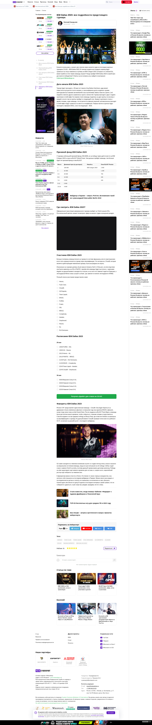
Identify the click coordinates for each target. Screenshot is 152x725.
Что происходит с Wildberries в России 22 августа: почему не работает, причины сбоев (140, 240)
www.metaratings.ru (55, 677)
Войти (136, 2)
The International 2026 (41, 6)
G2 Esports (99, 540)
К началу (41, 57)
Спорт (69, 640)
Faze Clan (67, 540)
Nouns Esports (69, 543)
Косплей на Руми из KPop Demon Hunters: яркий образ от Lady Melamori (66, 617)
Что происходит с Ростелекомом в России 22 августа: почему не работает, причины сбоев (139, 281)
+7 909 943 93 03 (91, 688)
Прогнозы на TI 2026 (22, 6)
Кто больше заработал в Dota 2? (65, 6)
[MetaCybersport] (43, 670)
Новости (30, 2)
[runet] (37, 708)
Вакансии (38, 636)
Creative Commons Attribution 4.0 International (75, 697)
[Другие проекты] (19, 2)
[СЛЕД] (116, 584)
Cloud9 (107, 540)
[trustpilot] (70, 708)
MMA (69, 637)
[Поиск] (107, 2)
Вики (60, 2)
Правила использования (43, 639)
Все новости (45, 219)
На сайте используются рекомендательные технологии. (52, 703)
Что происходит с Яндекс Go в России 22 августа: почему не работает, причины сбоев (140, 132)
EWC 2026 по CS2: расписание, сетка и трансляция (64, 587)
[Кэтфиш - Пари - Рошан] (76, 722)
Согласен (111, 712)
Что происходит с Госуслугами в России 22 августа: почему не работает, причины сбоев (140, 308)
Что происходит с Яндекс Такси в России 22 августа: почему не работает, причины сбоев (140, 117)
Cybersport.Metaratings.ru (65, 78)
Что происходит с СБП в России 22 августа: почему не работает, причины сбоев (139, 158)
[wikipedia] (58, 708)
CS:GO (59, 543)
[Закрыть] (149, 722)
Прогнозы (43, 2)
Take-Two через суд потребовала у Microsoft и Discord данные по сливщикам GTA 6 (140, 20)
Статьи (36, 2)
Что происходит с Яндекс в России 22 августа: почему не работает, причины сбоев (139, 227)
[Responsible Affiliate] (109, 708)
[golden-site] (46, 708)
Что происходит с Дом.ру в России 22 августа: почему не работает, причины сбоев (139, 295)
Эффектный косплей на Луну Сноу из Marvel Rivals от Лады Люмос (85, 617)
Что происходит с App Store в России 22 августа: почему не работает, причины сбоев (140, 61)
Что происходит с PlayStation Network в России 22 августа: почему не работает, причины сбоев (140, 199)
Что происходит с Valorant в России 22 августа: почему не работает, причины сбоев (139, 213)
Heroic (59, 540)
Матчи (65, 2)
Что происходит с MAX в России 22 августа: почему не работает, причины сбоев (139, 321)
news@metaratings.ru (93, 686)
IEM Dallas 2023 (81, 543)
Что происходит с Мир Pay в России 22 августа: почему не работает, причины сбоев (139, 145)
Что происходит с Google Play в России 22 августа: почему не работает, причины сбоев (140, 35)
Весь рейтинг (45, 53)
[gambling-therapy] (96, 708)
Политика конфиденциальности (45, 642)
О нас (37, 634)
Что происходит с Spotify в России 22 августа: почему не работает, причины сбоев (139, 172)
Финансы (70, 643)
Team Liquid (77, 540)
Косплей (50, 2)
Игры (56, 2)
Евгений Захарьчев (70, 22)
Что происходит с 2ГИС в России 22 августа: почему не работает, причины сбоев (139, 74)
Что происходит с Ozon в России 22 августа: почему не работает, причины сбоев (139, 253)
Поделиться (108, 548)
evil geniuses (88, 540)
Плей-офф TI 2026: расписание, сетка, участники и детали (84, 587)
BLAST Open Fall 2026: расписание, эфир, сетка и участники (106, 587)
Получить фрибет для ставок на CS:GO (86, 396)
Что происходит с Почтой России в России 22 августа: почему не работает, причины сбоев (140, 89)
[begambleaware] (83, 708)
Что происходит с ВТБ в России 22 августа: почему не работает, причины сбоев (139, 103)
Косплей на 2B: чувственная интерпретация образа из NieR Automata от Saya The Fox (107, 619)
